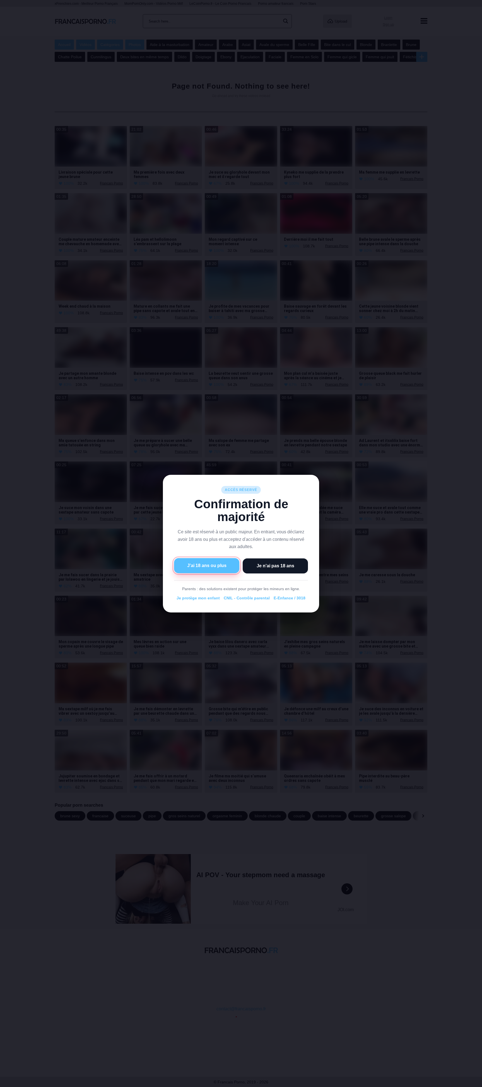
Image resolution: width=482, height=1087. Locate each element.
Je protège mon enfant (198, 598)
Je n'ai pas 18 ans (275, 565)
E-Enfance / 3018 (289, 598)
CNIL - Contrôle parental (247, 598)
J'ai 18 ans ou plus (206, 565)
